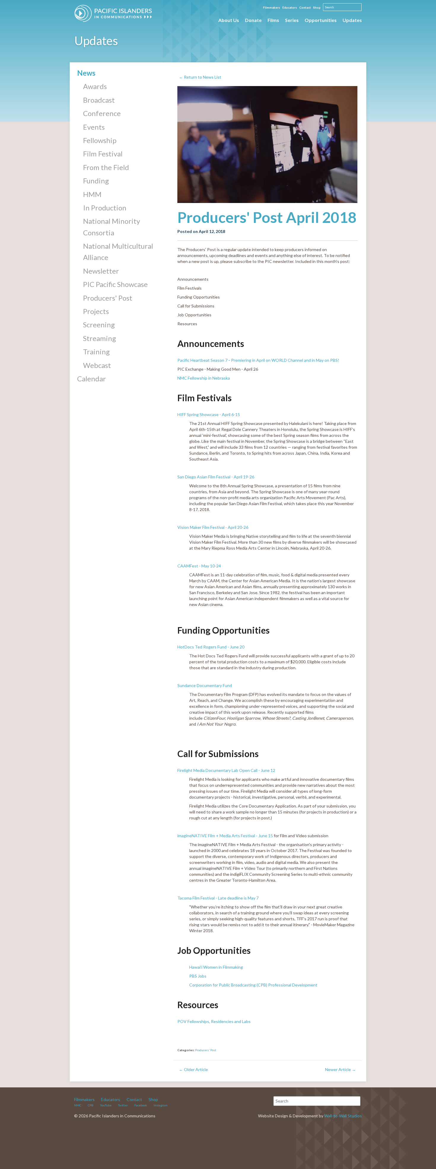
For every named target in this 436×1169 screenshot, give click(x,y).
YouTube (106, 1105)
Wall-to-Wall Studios (343, 1115)
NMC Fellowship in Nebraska (204, 377)
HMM (92, 194)
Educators (289, 7)
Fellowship (100, 140)
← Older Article (193, 1069)
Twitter (123, 1105)
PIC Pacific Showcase (115, 284)
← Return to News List (200, 77)
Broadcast (99, 100)
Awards (95, 86)
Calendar (91, 378)
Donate (253, 20)
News (86, 73)
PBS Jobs (197, 975)
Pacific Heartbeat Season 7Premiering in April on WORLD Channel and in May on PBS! (258, 360)
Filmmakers (271, 7)
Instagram (161, 1105)
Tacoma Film (189, 897)
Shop (317, 7)
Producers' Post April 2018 (267, 217)
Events (94, 127)
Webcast (97, 365)
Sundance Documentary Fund (205, 685)
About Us (228, 20)
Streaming (99, 338)
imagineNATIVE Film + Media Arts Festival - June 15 (225, 835)
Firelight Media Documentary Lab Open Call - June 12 (227, 770)
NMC (77, 1105)
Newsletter (101, 271)
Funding (96, 180)
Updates (352, 20)
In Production (104, 207)
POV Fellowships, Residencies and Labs (214, 1021)
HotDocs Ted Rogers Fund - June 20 (210, 646)
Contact (305, 7)
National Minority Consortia (111, 227)
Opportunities (321, 20)
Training (96, 351)
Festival (208, 897)
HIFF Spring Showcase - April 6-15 (209, 414)
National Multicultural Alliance (118, 251)
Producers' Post (107, 298)
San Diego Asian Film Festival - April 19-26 (215, 476)
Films (273, 20)
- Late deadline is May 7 (237, 897)
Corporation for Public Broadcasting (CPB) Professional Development (253, 984)
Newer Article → (340, 1069)
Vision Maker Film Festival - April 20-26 (212, 527)
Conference (102, 113)
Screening (99, 324)
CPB (90, 1105)
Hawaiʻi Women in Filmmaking (216, 967)
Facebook (140, 1105)
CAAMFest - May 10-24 (199, 565)
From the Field (106, 167)
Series (292, 20)
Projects (96, 311)
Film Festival (102, 153)
